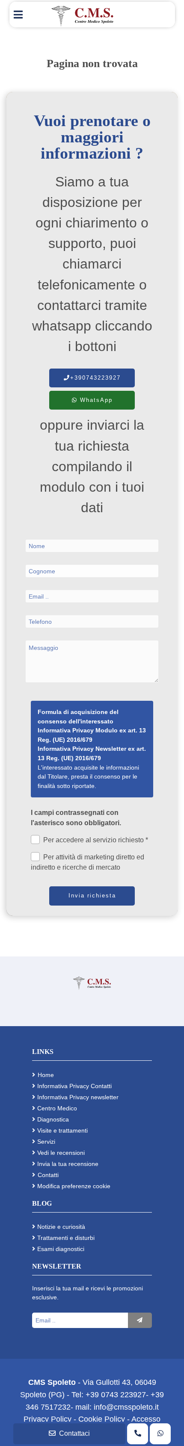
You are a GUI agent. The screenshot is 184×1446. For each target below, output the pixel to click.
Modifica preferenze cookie (73, 1186)
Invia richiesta (92, 895)
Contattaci (74, 1433)
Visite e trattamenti (62, 1130)
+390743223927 (95, 378)
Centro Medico (57, 1108)
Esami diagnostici (60, 1248)
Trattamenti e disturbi (66, 1237)
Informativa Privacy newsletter (78, 1097)
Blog (42, 1203)
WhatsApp (95, 400)
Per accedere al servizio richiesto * (95, 840)
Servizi (46, 1141)
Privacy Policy (49, 1419)
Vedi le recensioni (61, 1152)
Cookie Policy (101, 1419)
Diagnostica (53, 1119)
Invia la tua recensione (67, 1163)
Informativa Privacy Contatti (74, 1086)
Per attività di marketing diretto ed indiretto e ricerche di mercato (87, 862)
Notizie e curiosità (61, 1226)
